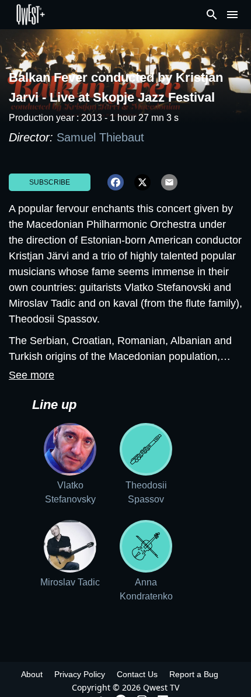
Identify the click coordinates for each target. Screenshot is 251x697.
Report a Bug (193, 674)
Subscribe (49, 182)
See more (31, 375)
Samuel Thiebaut (100, 137)
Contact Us (137, 674)
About (32, 674)
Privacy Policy (79, 674)
